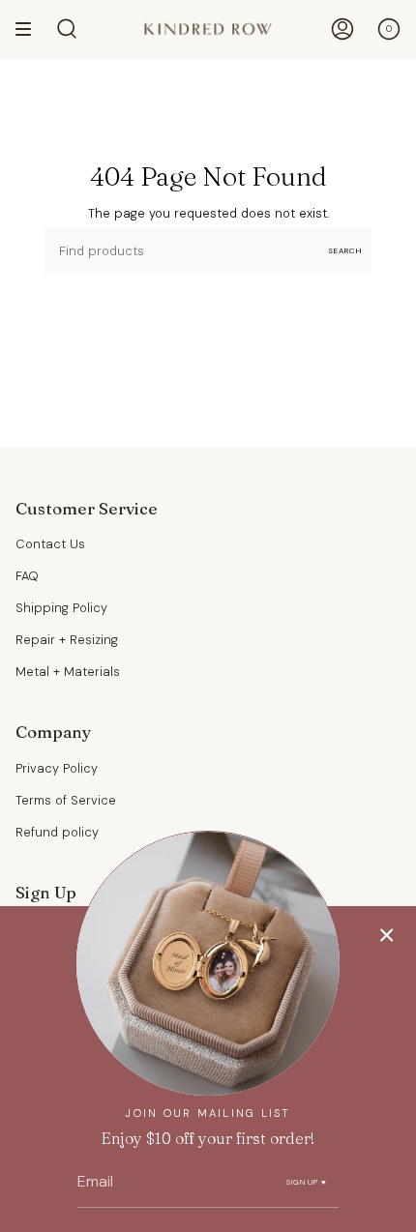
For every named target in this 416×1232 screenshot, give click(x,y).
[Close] (387, 935)
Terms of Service (65, 800)
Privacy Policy (56, 768)
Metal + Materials (67, 671)
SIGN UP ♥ (307, 1182)
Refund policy (57, 832)
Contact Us (50, 544)
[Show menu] (30, 29)
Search (345, 250)
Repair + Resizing (66, 639)
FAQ (27, 576)
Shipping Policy (61, 608)
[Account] (342, 29)
